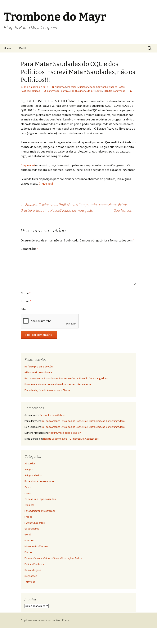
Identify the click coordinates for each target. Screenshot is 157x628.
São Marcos (125, 210)
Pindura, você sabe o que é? (64, 432)
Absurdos (60, 87)
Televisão (30, 582)
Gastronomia (32, 528)
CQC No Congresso (114, 91)
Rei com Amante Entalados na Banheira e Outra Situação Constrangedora (66, 378)
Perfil (22, 48)
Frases (28, 516)
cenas (28, 493)
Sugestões (31, 576)
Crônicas (29, 505)
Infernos (29, 540)
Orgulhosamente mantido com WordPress (45, 620)
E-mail (26, 301)
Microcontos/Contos (36, 546)
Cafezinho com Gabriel (52, 415)
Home (7, 48)
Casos (28, 487)
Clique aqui (28, 165)
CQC (99, 91)
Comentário (29, 249)
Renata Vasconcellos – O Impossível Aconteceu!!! (71, 438)
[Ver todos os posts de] (130, 91)
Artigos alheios (33, 475)
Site (23, 309)
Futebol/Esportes (35, 522)
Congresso (53, 91)
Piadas (28, 552)
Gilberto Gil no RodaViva (38, 372)
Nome (26, 293)
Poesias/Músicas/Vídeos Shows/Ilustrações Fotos (96, 87)
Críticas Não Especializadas (40, 499)
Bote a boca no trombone (39, 481)
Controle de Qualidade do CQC (78, 91)
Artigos (29, 469)
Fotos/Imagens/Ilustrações (40, 511)
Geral (28, 534)
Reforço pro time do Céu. (39, 366)
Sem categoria (33, 570)
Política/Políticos (30, 91)
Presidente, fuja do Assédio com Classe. (48, 390)
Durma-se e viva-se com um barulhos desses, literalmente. (58, 384)
